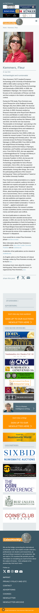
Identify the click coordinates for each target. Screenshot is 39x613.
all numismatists (11, 301)
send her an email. (13, 239)
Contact (7, 586)
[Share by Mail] (28, 279)
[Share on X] (23, 279)
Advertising (9, 590)
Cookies (7, 594)
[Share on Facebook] (18, 279)
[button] (3, 609)
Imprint (6, 577)
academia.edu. (7, 253)
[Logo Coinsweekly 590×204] (13, 22)
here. (24, 270)
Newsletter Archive (13, 602)
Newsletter (9, 598)
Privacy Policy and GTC (15, 581)
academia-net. (17, 247)
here (10, 261)
